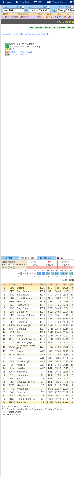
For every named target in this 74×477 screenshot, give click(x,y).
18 (65, 267)
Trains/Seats (58, 2)
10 (34, 267)
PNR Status (44, 258)
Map (10, 258)
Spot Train (24, 2)
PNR (40, 2)
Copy (11, 267)
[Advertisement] (37, 42)
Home (8, 2)
